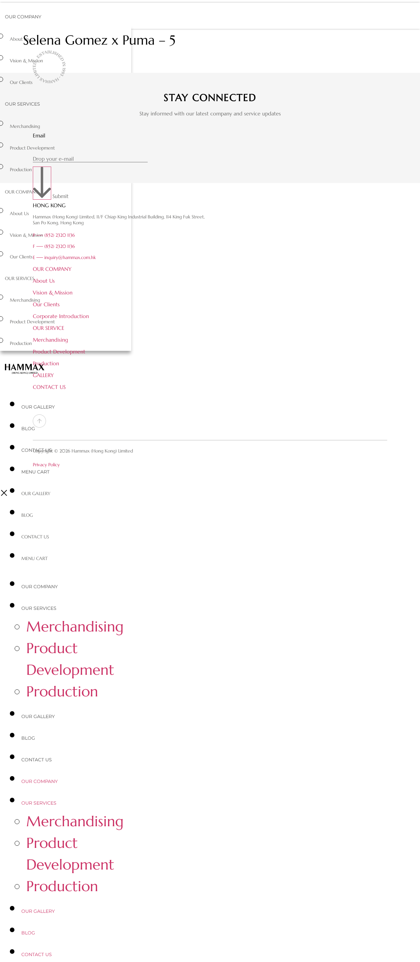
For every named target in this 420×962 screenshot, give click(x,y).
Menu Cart (35, 472)
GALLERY (43, 375)
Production (21, 169)
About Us (19, 39)
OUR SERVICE (48, 328)
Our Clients (21, 82)
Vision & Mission (26, 61)
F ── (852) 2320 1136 (54, 246)
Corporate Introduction (61, 316)
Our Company (23, 17)
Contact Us (35, 537)
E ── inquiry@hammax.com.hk (64, 257)
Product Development (32, 148)
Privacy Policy (46, 465)
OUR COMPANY (52, 269)
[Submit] (42, 183)
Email (39, 135)
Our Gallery (38, 407)
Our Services (22, 104)
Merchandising (25, 126)
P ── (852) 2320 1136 (54, 235)
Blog (28, 428)
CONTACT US (49, 387)
